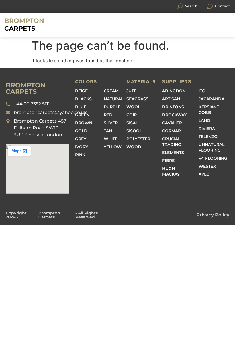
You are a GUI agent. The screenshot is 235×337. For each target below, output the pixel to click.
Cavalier (172, 122)
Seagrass (137, 98)
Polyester (138, 138)
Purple (112, 106)
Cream (111, 90)
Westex (207, 166)
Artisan (171, 98)
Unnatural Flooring (211, 147)
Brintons (173, 106)
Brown (83, 122)
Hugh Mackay (171, 171)
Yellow (113, 146)
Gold (81, 130)
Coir (131, 114)
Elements (173, 152)
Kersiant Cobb (209, 109)
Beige (81, 90)
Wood (133, 146)
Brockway (174, 114)
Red (108, 114)
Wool (133, 106)
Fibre (168, 160)
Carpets (24, 24)
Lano (204, 120)
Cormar (171, 130)
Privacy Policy (212, 215)
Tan (108, 130)
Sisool (134, 130)
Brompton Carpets (49, 215)
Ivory (81, 146)
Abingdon (174, 90)
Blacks (83, 98)
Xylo (204, 174)
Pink (80, 154)
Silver (111, 122)
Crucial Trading (171, 141)
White (110, 138)
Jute (131, 90)
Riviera (207, 128)
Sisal (132, 122)
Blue (80, 106)
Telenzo (208, 136)
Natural (113, 98)
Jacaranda (211, 98)
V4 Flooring (213, 158)
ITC (202, 90)
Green (82, 114)
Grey (80, 138)
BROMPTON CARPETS (26, 88)
